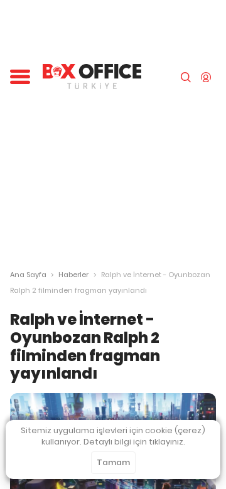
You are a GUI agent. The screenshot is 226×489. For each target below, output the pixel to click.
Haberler (73, 275)
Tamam (113, 462)
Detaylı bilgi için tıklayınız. (134, 441)
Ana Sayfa (28, 275)
